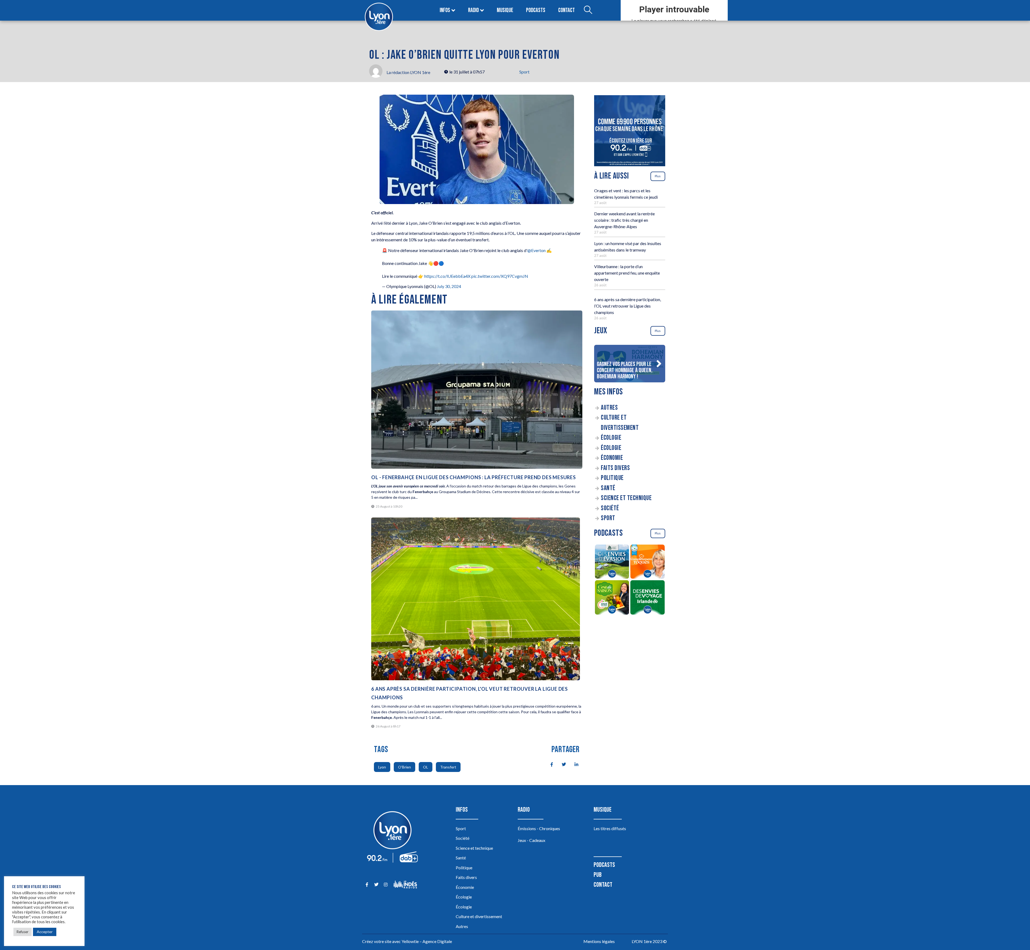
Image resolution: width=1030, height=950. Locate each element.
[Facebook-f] (366, 884)
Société (610, 508)
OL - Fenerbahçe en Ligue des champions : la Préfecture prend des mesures (473, 477)
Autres (609, 408)
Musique (505, 10)
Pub (598, 875)
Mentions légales (599, 941)
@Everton (536, 250)
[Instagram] (385, 884)
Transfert (448, 767)
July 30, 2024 (449, 286)
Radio (473, 10)
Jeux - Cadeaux (531, 840)
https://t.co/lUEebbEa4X (447, 276)
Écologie (611, 438)
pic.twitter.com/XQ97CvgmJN (499, 276)
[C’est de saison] (612, 598)
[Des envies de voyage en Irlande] (647, 598)
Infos (445, 10)
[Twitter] (376, 884)
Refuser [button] (22, 932)
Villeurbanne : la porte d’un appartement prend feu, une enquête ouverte (627, 273)
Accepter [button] (45, 931)
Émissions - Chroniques (539, 828)
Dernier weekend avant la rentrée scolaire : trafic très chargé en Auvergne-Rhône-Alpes (624, 220)
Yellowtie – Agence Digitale (427, 941)
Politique (612, 478)
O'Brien (404, 767)
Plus (658, 176)
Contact (566, 10)
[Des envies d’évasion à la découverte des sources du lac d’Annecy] (612, 563)
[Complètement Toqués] (647, 563)
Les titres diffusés (610, 828)
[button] (658, 363)
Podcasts (535, 10)
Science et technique (626, 498)
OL (425, 767)
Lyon (382, 767)
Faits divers (615, 468)
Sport (524, 71)
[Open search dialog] (588, 10)
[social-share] (549, 764)
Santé (608, 488)
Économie (612, 458)
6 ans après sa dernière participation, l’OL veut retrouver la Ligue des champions (627, 306)
